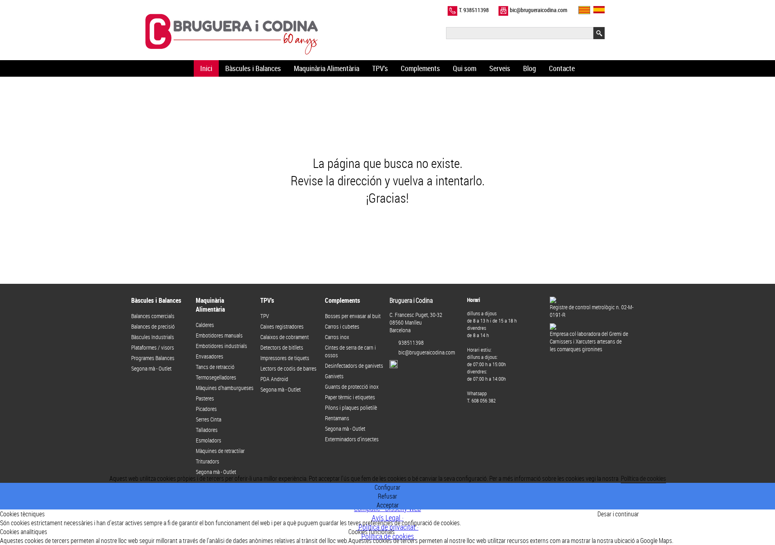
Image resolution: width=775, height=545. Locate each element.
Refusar (387, 496)
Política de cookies (643, 478)
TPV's (380, 68)
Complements (420, 68)
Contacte (562, 68)
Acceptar (388, 505)
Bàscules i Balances (253, 68)
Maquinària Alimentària (326, 68)
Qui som (464, 68)
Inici (206, 68)
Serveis (499, 68)
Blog (529, 68)
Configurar (387, 487)
